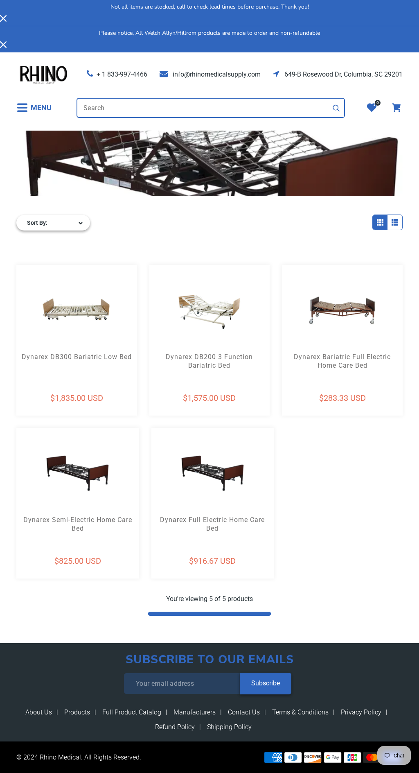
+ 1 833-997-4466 (122, 74)
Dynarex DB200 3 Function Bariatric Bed (209, 361)
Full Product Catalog (131, 712)
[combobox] (211, 108)
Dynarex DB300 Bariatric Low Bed (77, 357)
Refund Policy (175, 727)
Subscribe (265, 683)
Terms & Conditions (300, 712)
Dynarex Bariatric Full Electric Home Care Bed (342, 361)
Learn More (46, 325)
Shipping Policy (229, 727)
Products (77, 712)
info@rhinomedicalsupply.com (216, 74)
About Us (38, 712)
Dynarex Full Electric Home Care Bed (212, 524)
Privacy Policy (361, 712)
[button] (34, 108)
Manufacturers (194, 712)
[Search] (336, 108)
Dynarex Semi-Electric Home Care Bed (77, 524)
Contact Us (244, 712)
